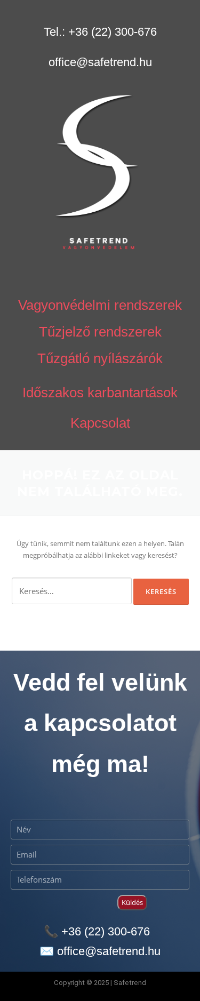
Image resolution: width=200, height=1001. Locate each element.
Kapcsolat (100, 422)
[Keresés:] (72, 591)
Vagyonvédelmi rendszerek (100, 304)
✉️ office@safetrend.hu (100, 950)
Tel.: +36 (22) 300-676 (100, 31)
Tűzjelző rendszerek (100, 331)
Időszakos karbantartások (100, 392)
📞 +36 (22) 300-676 (97, 931)
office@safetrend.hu (100, 61)
